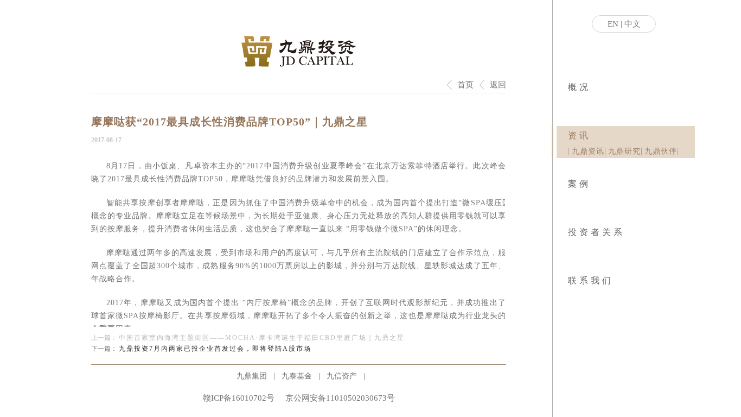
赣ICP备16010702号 (238, 398)
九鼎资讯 (588, 151)
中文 (632, 24)
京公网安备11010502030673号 (340, 398)
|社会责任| (572, 103)
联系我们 (591, 280)
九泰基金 (297, 376)
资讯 (579, 135)
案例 (579, 183)
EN (613, 24)
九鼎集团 (252, 376)
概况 (579, 87)
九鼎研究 (624, 151)
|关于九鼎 (569, 103)
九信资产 (342, 376)
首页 (465, 84)
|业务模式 (570, 103)
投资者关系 (596, 232)
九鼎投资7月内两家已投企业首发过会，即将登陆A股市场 (215, 348)
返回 (498, 84)
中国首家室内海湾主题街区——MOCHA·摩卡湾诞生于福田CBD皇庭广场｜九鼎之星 (262, 338)
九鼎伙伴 (660, 151)
